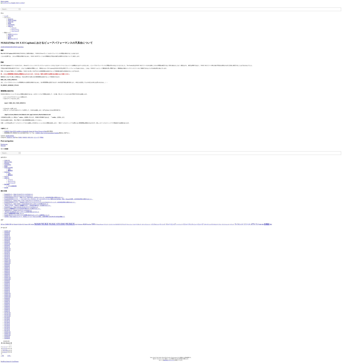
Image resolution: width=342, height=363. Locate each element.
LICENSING (11, 24)
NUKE (20, 137)
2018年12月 (7, 293)
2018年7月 (7, 301)
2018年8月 (7, 300)
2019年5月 (7, 285)
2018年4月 (7, 306)
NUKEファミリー (13, 34)
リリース (246, 224)
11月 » (9, 355)
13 (6, 348)
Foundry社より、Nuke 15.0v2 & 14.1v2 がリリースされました (21, 207)
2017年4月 (7, 325)
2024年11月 (7, 231)
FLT (23, 224)
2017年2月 (7, 328)
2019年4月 (7, 287)
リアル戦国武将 (12, 186)
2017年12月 (7, 312)
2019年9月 (7, 280)
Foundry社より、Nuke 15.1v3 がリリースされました (18, 196)
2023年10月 (7, 239)
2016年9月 (7, 336)
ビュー (195, 224)
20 (6, 350)
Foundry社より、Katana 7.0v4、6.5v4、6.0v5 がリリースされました (22, 200)
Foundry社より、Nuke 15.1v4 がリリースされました (18, 194)
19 (4, 350)
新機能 (266, 224)
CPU (13, 224)
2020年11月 (7, 261)
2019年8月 (7, 282)
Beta (4, 224)
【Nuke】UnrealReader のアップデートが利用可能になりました (21, 212)
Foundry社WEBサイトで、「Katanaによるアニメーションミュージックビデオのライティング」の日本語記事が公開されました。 (40, 202)
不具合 (41, 137)
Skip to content (4, 1)
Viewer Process (100, 224)
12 (4, 348)
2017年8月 (7, 319)
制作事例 (6, 184)
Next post (3, 145)
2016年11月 (7, 333)
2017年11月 (7, 314)
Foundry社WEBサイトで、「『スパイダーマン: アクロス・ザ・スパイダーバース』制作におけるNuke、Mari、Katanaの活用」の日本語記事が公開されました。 (48, 199)
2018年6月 (7, 303)
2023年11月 (7, 237)
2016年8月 (7, 338)
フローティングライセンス (211, 224)
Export (16, 224)
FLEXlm (20, 224)
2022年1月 (7, 247)
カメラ (125, 224)
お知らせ (10, 26)
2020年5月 (7, 271)
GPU (29, 224)
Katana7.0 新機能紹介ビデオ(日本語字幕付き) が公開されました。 (22, 208)
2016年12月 (7, 332)
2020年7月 (7, 268)
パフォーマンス (187, 224)
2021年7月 (7, 253)
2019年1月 (7, 292)
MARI (9, 23)
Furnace (26, 224)
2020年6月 (7, 269)
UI (96, 224)
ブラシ (219, 224)
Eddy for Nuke (8, 162)
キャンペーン (15, 29)
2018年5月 (7, 304)
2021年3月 (7, 255)
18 (3, 350)
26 (4, 352)
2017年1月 (7, 330)
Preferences (80, 224)
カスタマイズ (119, 224)
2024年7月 (7, 235)
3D (1, 224)
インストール (111, 224)
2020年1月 (7, 276)
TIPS (14, 137)
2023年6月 (7, 240)
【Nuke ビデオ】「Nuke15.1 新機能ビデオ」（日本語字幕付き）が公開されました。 (27, 205)
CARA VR (10, 22)
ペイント (232, 224)
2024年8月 (7, 234)
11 (3, 348)
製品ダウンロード (13, 38)
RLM (85, 224)
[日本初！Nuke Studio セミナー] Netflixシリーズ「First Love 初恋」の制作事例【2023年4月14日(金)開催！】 (34, 216)
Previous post (4, 144)
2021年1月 (7, 258)
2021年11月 (7, 248)
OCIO (76, 224)
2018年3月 (7, 308)
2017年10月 (7, 316)
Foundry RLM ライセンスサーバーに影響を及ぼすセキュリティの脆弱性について (26, 215)
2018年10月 (7, 296)
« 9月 (2, 355)
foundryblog (20, 47)
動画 (260, 224)
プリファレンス (225, 224)
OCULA (6, 176)
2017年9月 (7, 317)
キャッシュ (129, 224)
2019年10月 (7, 279)
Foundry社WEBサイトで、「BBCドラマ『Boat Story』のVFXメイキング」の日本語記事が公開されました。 (34, 197)
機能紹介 (10, 170)
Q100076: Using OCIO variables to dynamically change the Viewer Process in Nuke (25, 131)
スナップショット (146, 224)
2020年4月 (7, 272)
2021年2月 (7, 256)
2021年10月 (7, 250)
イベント (13, 27)
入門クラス (254, 224)
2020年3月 (7, 274)
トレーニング (15, 31)
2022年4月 (7, 245)
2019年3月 (7, 288)
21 (8, 350)
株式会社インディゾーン (169, 360)
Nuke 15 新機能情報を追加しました (14, 213)
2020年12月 (7, 260)
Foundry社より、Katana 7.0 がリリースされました (18, 210)
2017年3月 (7, 327)
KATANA (6, 163)
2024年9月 (7, 232)
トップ (6, 16)
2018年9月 (7, 298)
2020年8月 (7, 266)
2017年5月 (7, 324)
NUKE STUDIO (12, 20)
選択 (271, 224)
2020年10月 (7, 263)
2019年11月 (7, 277)
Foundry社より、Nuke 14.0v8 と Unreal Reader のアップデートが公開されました (26, 204)
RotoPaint (89, 224)
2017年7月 (7, 320)
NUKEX (25, 137)
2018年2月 (7, 309)
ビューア (36, 137)
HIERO (32, 224)
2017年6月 (7, 322)
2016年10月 (7, 335)
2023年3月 (7, 242)
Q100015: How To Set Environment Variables (47, 133)
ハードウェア (179, 224)
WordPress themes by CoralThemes (10, 361)
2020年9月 (7, 264)
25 (3, 352)
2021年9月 (7, 252)
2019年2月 (7, 290)
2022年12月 (7, 243)
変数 (263, 224)
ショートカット (137, 224)
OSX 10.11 (30, 137)
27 (6, 352)
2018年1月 (7, 311)
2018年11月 (7, 295)
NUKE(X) (10, 19)
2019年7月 (7, 284)
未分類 (6, 187)
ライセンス (239, 224)
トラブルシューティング (158, 224)
